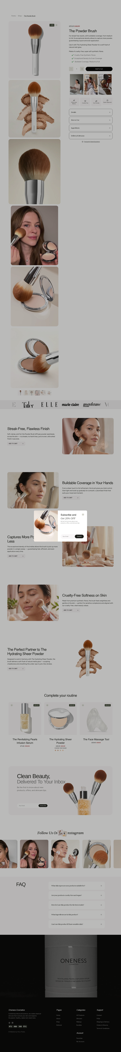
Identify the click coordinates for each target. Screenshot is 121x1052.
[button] (83, 514)
